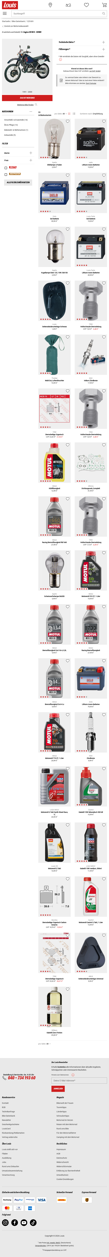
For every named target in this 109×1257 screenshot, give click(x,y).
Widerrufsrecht (62, 1162)
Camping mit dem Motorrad (67, 1137)
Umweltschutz (62, 1175)
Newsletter (6, 1120)
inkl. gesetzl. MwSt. (53, 1243)
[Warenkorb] (104, 5)
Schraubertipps (62, 1116)
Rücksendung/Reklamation (13, 1133)
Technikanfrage (8, 1112)
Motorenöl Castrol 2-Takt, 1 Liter (91, 922)
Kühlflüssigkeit (54, 488)
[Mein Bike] (68, 5)
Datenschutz (61, 1158)
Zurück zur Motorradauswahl (16, 26)
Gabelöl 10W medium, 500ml (91, 868)
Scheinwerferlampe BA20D (54, 596)
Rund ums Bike (62, 1129)
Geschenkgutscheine (10, 1124)
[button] (103, 14)
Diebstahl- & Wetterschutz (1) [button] (16, 130)
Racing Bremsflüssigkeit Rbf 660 (54, 542)
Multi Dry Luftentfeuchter (54, 381)
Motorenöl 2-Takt (54, 868)
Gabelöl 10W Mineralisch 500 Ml (91, 812)
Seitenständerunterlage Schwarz (54, 327)
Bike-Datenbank (8, 1116)
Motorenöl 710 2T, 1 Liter (54, 758)
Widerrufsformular (64, 1166)
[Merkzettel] (86, 5)
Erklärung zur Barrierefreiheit (68, 1171)
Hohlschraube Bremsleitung (90, 327)
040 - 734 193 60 (21, 1078)
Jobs (4, 1162)
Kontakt (5, 1103)
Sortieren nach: (86, 114)
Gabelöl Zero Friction (54, 1033)
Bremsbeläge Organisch (54, 434)
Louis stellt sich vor (10, 1149)
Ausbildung (6, 1158)
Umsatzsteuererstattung (12, 1171)
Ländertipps (61, 1112)
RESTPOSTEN (15, 174)
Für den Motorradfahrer (66, 1133)
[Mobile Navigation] (4, 13)
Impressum (61, 1149)
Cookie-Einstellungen (65, 1179)
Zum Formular (91, 83)
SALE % (13, 167)
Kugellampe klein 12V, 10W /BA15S (54, 273)
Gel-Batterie (90, 219)
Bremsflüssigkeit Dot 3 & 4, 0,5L (54, 650)
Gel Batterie (54, 219)
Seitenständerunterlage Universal (90, 979)
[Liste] (74, 113)
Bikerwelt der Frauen (64, 1103)
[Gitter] (69, 113)
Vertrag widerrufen (10, 1137)
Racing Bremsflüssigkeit (91, 650)
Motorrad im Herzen (64, 1120)
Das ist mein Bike (27, 98)
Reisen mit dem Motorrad (66, 1124)
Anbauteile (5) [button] (10, 135)
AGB (58, 1154)
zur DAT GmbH (94, 71)
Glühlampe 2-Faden (54, 165)
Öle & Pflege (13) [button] (11, 125)
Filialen (5, 1154)
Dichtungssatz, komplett (91, 488)
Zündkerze (91, 758)
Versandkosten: (40, 1246)
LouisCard (6, 1129)
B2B (3, 1107)
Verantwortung (8, 1175)
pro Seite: (58, 114)
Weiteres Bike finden (25, 105)
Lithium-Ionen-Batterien (91, 165)
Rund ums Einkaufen (10, 1166)
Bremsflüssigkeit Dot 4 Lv (54, 704)
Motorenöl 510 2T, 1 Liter (91, 596)
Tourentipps (61, 1107)
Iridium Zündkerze (91, 381)
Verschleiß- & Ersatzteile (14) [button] (16, 120)
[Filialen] (50, 5)
